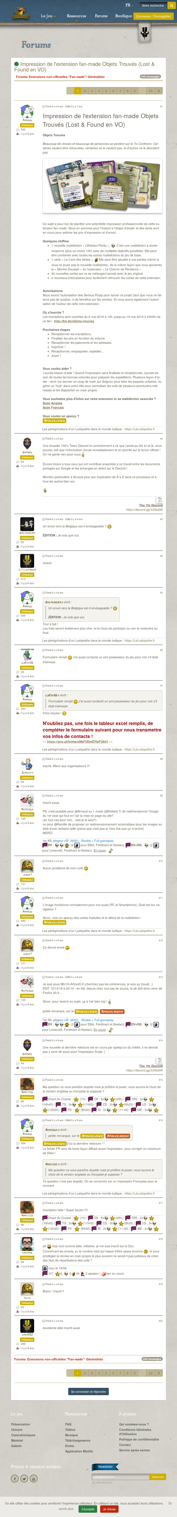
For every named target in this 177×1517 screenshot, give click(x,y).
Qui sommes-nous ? (134, 1424)
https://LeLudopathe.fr (140, 429)
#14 (161, 1040)
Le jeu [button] (47, 16)
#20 (161, 1320)
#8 (161, 758)
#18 (161, 1239)
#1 (161, 106)
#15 (161, 1079)
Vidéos (70, 1429)
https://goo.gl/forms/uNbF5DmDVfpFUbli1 (77, 741)
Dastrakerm (27, 533)
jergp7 (27, 875)
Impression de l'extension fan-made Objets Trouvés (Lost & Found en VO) (84, 66)
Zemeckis (27, 772)
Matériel (17, 1440)
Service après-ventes (134, 1450)
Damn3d (27, 452)
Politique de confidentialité (139, 1439)
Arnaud (27, 120)
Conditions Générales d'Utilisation (135, 1431)
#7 (161, 685)
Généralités (96, 77)
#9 (161, 795)
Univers (16, 1429)
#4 (161, 555)
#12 (161, 940)
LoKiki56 (27, 663)
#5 (161, 592)
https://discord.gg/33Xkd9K (144, 509)
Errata (69, 1446)
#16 (161, 1120)
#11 (161, 897)
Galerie (16, 1446)
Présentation (20, 1424)
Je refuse (109, 1509)
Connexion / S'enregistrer (153, 16)
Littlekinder (27, 569)
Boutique (123, 16)
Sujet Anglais (52, 403)
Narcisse (27, 1092)
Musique (71, 1435)
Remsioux (27, 809)
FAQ (68, 1424)
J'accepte (87, 1509)
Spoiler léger (54, 421)
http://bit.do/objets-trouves (74, 321)
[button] (129, 5)
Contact (125, 1444)
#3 (161, 519)
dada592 (27, 1334)
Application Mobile (79, 1451)
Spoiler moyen (112, 1011)
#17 (161, 1202)
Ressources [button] (76, 16)
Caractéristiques (23, 1435)
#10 (161, 861)
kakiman (27, 1253)
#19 (161, 1284)
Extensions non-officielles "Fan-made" (57, 77)
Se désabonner (102, 1482)
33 (150, 91)
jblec (27, 1298)
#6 (161, 650)
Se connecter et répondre (88, 1391)
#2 (161, 438)
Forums (101, 16)
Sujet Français (53, 407)
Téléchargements (77, 1440)
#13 (161, 977)
